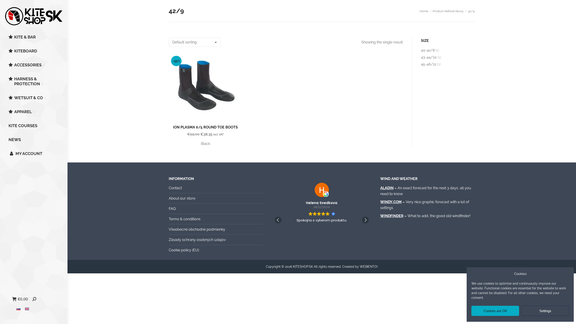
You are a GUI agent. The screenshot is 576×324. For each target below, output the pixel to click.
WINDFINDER (391, 216)
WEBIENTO (368, 266)
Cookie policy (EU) (184, 250)
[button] (365, 220)
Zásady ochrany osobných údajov (197, 240)
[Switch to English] (27, 309)
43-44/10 (429, 57)
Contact (175, 188)
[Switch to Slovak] (18, 309)
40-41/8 (428, 50)
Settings (545, 311)
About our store (182, 198)
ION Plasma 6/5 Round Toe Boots (205, 127)
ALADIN (387, 188)
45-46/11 (428, 64)
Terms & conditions (184, 219)
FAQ (172, 209)
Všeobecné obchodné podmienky (197, 229)
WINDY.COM (391, 202)
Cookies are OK (495, 311)
